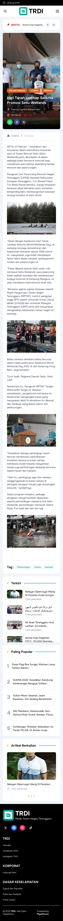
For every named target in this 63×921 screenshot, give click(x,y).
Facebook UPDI (10, 850)
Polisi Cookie (9, 899)
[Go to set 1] (28, 796)
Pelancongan (17, 90)
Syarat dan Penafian (13, 888)
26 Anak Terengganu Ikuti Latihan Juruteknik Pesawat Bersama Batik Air (33, 24)
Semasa (48, 90)
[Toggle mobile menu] (57, 11)
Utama (34, 90)
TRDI (13, 911)
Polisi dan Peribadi (12, 894)
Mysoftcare (43, 914)
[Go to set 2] (31, 796)
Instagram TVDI (10, 856)
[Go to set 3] (34, 796)
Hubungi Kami (9, 872)
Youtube (7, 845)
